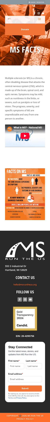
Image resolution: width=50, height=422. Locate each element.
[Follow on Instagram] (39, 13)
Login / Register (37, 2)
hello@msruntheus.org (25, 284)
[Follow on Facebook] (35, 13)
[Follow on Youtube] (43, 13)
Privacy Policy (25, 419)
